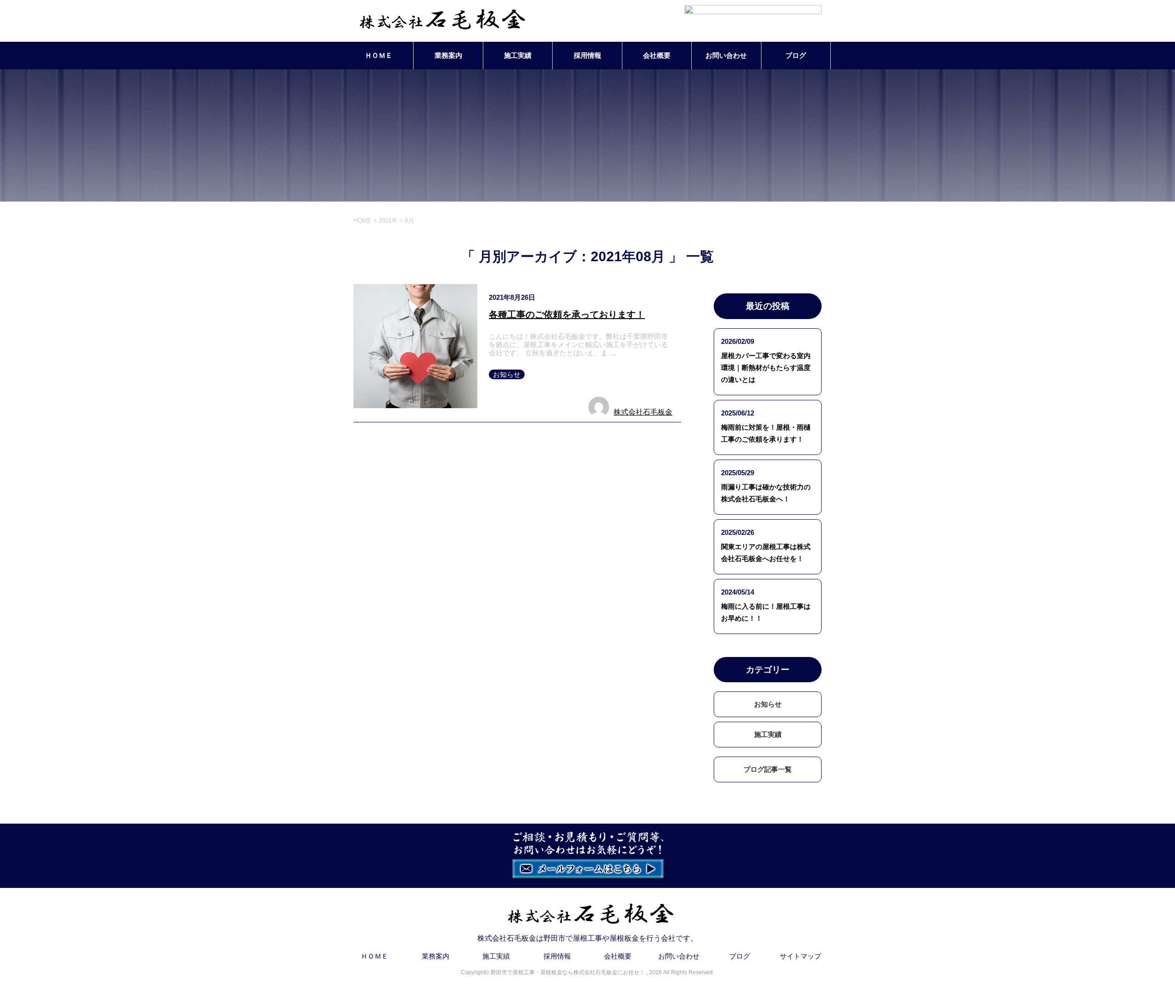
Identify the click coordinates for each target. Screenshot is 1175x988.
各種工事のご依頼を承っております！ (567, 314)
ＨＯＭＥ (378, 55)
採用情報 (587, 55)
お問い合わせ (726, 55)
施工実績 (518, 55)
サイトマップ (800, 956)
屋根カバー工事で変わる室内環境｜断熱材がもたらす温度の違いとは (766, 367)
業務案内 (448, 55)
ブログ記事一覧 (768, 769)
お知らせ (506, 374)
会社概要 (657, 55)
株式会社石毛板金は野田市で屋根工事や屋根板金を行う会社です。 (587, 938)
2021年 (388, 220)
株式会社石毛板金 (643, 412)
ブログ (795, 55)
